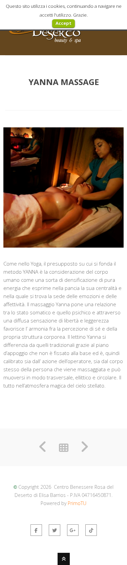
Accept (63, 23)
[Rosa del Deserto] (45, 42)
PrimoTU (77, 503)
